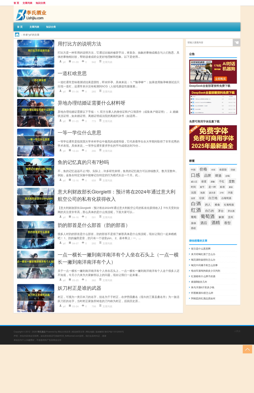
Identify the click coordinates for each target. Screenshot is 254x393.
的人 (208, 204)
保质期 (223, 169)
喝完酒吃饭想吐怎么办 (203, 259)
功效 (233, 169)
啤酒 (218, 175)
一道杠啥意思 (72, 73)
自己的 (209, 211)
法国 (193, 192)
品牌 (207, 175)
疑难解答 (100, 331)
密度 (203, 181)
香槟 (193, 228)
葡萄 (193, 217)
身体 (193, 223)
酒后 (203, 222)
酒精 (215, 222)
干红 (221, 181)
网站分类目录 (64, 331)
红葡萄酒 (229, 204)
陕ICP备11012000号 (114, 331)
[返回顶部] (247, 349)
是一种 (212, 186)
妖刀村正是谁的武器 (79, 287)
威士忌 (194, 181)
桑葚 (231, 187)
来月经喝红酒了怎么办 (203, 254)
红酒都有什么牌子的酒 (203, 276)
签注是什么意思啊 (200, 248)
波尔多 (212, 192)
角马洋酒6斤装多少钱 (202, 287)
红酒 (196, 209)
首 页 (16, 2)
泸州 (222, 192)
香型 (227, 222)
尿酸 (213, 181)
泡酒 (202, 192)
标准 (222, 186)
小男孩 (237, 331)
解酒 (221, 217)
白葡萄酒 (226, 198)
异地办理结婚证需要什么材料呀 (91, 102)
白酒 (196, 203)
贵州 (230, 217)
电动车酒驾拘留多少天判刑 (205, 270)
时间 (193, 186)
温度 (193, 198)
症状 (201, 198)
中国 (193, 169)
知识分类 (40, 2)
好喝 (227, 175)
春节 (202, 186)
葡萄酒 (208, 216)
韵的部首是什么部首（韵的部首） (94, 224)
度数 (232, 181)
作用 (213, 169)
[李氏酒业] (32, 6)
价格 (203, 169)
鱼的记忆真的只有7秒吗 (83, 161)
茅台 (221, 210)
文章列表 (27, 2)
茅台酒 (231, 210)
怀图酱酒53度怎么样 (202, 292)
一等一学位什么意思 (79, 132)
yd (64, 62)
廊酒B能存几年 (199, 281)
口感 (195, 175)
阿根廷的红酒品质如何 (203, 298)
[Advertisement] (103, 369)
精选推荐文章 (78, 331)
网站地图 (90, 331)
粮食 (217, 204)
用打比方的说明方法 (79, 43)
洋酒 (230, 192)
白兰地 (213, 198)
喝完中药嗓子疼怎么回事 (204, 265)
